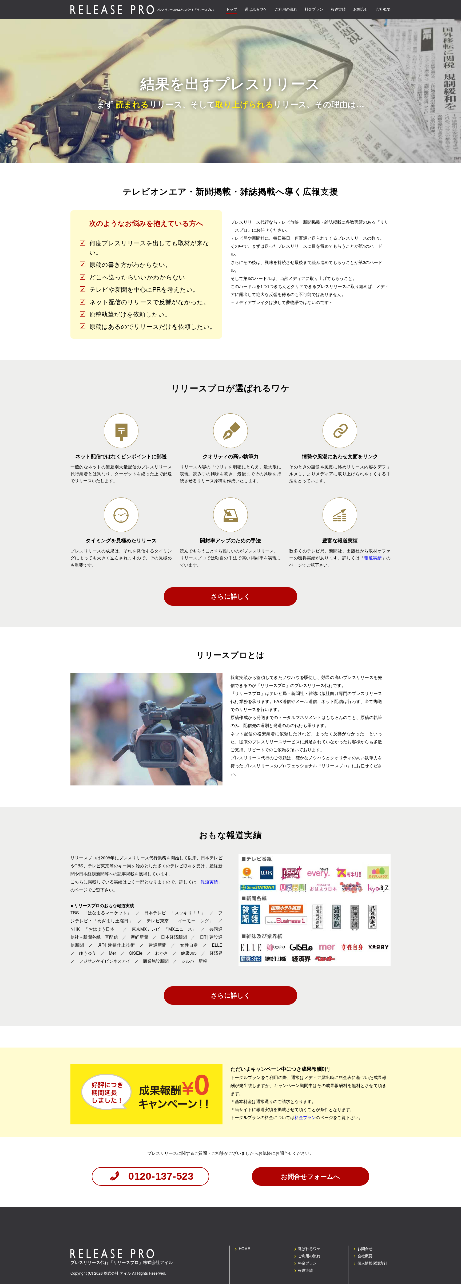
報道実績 (373, 558)
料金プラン (305, 1117)
